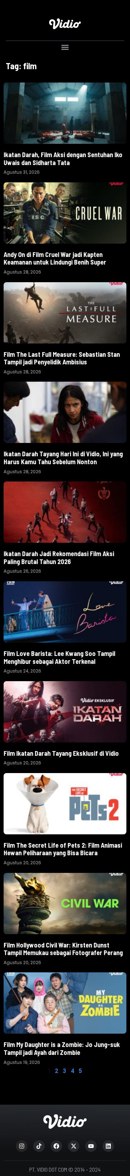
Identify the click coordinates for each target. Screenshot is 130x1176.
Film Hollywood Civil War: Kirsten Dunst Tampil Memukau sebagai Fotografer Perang (63, 949)
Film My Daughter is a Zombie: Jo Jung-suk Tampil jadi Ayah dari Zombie (62, 1048)
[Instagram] (21, 1146)
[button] (65, 47)
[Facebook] (56, 1146)
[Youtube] (91, 1146)
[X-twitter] (73, 1146)
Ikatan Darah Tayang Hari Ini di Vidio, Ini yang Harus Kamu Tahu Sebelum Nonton (63, 458)
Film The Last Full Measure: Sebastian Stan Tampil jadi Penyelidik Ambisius (62, 358)
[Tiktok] (39, 1146)
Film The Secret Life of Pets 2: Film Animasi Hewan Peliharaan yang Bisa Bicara (63, 849)
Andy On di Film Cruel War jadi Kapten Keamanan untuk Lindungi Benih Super (55, 258)
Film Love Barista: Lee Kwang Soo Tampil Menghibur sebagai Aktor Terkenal (59, 657)
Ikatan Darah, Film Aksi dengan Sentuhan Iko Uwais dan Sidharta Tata (63, 159)
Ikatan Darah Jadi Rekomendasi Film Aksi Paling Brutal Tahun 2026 (59, 557)
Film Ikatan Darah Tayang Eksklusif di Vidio (61, 753)
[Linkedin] (108, 1146)
